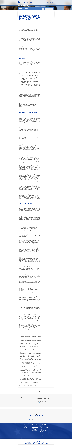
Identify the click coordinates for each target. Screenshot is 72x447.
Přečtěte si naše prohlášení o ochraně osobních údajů (31, 443)
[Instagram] (48, 435)
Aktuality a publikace (24, 5)
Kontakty (25, 430)
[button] (52, 1)
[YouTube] (50, 435)
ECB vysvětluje (26, 428)
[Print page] (43, 9)
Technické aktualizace (34, 429)
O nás (47, 2)
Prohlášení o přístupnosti (43, 430)
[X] (45, 435)
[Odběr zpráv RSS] (53, 435)
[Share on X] (46, 9)
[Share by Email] (52, 9)
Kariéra (52, 2)
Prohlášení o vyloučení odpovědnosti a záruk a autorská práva (35, 428)
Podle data (31, 5)
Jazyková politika (42, 431)
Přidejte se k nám (26, 427)
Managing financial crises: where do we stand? (36, 419)
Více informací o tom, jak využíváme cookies (43, 443)
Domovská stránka (20, 5)
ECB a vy (50, 2)
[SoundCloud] (51, 435)
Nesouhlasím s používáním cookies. (45, 445)
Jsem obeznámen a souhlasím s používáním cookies (27, 445)
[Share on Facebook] (48, 9)
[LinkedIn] (47, 435)
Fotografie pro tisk (26, 429)
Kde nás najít (25, 431)
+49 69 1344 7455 (41, 402)
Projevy (28, 5)
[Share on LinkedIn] (50, 9)
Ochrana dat (41, 426)
